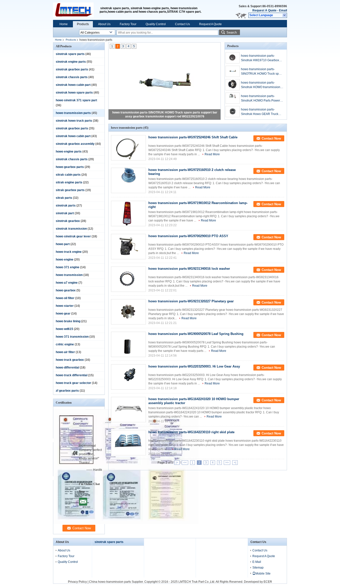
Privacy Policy (77, 582)
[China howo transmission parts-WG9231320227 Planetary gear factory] (128, 311)
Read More (212, 154)
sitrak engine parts (69, 182)
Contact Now (271, 138)
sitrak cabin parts (68, 174)
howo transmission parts (73, 113)
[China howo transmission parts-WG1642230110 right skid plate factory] (128, 442)
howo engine (64, 259)
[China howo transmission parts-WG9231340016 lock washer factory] (128, 279)
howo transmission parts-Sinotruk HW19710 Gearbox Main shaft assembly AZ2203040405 (260, 58)
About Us (104, 24)
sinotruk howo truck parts (74, 120)
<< (185, 462)
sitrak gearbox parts (70, 190)
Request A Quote (264, 10)
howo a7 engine (67, 282)
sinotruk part (65, 213)
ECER (268, 582)
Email (283, 10)
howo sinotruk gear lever (73, 236)
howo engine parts (69, 151)
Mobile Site (263, 573)
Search (232, 32)
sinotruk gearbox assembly (75, 144)
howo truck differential (71, 375)
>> (227, 462)
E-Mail (256, 562)
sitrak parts (64, 198)
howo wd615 (64, 329)
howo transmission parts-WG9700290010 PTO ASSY (188, 236)
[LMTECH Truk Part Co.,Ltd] (285, 15)
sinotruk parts (66, 205)
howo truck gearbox (70, 360)
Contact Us (182, 24)
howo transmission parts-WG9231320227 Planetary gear (191, 301)
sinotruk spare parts (70, 54)
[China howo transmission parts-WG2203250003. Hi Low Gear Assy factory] (128, 377)
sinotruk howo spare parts (74, 92)
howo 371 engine (67, 267)
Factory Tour (128, 24)
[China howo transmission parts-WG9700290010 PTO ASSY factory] (128, 246)
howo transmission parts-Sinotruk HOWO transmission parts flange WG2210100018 (260, 85)
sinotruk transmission (71, 228)
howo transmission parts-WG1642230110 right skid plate (191, 432)
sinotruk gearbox (68, 221)
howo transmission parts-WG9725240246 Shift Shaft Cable (192, 137)
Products (83, 24)
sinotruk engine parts (71, 61)
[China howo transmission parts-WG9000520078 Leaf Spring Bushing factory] (128, 344)
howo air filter (65, 352)
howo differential (67, 367)
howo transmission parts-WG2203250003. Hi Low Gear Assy (194, 366)
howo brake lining (68, 321)
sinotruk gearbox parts (72, 69)
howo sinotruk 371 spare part (76, 100)
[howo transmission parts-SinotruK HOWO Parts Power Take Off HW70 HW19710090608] (233, 98)
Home (63, 24)
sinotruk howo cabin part (73, 85)
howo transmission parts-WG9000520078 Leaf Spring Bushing (195, 334)
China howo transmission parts (110, 582)
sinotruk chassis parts (72, 77)
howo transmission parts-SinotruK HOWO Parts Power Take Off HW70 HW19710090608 (260, 98)
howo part (63, 244)
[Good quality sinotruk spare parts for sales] (127, 523)
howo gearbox (66, 290)
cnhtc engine (65, 344)
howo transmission (69, 275)
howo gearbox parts (70, 167)
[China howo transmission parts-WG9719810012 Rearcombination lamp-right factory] (128, 213)
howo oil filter (65, 298)
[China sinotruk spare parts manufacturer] (76, 10)
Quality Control (156, 24)
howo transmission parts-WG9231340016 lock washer (189, 268)
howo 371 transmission (72, 336)
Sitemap (258, 567)
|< (177, 462)
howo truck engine (69, 252)
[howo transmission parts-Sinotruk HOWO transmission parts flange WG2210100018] (233, 84)
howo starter (65, 306)
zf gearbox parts (67, 390)
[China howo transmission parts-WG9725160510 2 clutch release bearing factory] (128, 180)
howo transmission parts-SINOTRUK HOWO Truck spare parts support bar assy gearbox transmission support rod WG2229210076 (262, 71)
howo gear (63, 313)
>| (235, 462)
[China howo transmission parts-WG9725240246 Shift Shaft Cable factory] (128, 147)
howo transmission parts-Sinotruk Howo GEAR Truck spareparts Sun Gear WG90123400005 (259, 112)
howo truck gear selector (73, 383)
